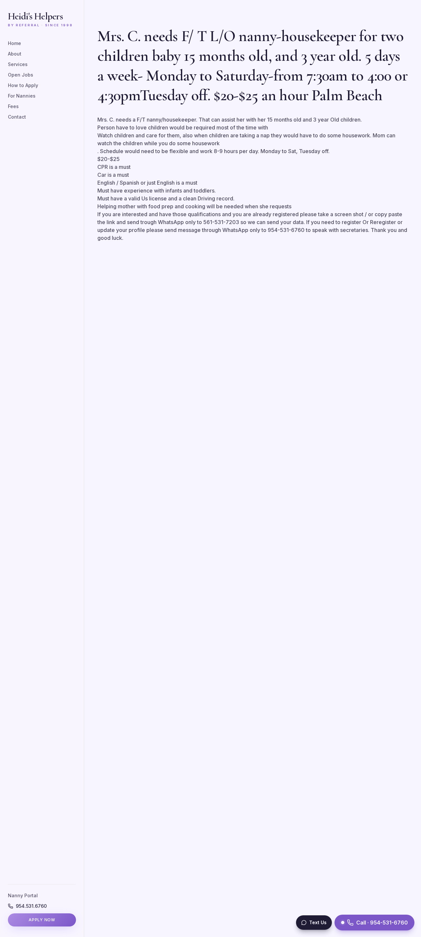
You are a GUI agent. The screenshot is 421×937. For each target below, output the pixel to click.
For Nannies (22, 96)
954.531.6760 (31, 906)
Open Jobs (20, 75)
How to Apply (23, 85)
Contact (17, 117)
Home (14, 43)
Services (18, 64)
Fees (13, 106)
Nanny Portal (23, 895)
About (14, 54)
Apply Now (42, 919)
